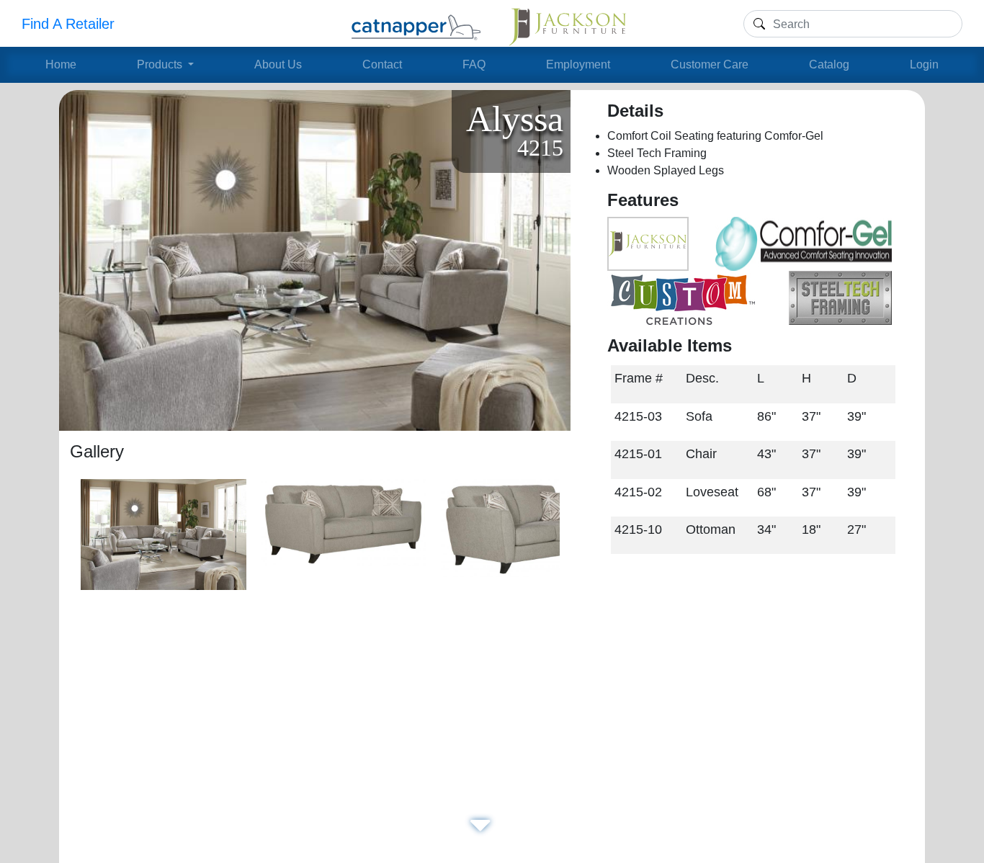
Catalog (829, 64)
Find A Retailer (68, 24)
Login (924, 64)
